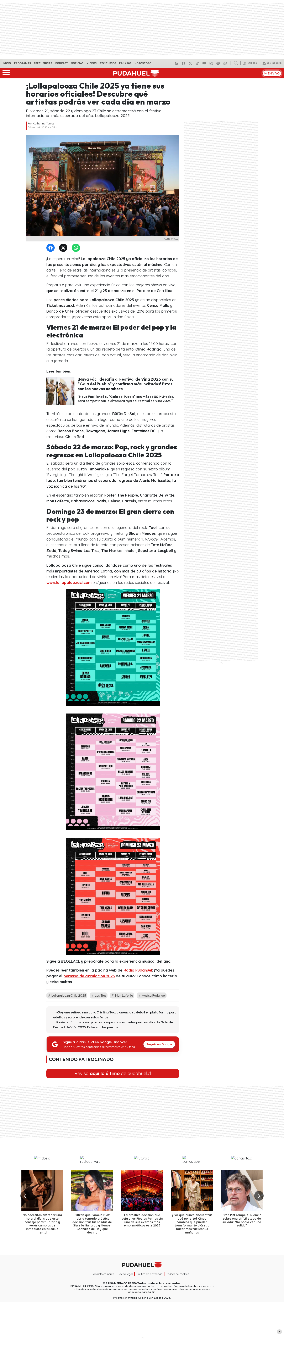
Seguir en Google (159, 1044)
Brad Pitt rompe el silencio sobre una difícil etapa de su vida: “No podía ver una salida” (241, 1220)
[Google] (177, 63)
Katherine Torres (43, 123)
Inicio (6, 63)
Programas (22, 63)
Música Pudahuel (153, 995)
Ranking (125, 63)
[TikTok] (198, 63)
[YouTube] (205, 63)
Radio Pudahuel (137, 970)
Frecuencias (43, 63)
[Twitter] (64, 248)
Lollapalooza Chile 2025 (68, 995)
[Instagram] (212, 63)
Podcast (61, 63)
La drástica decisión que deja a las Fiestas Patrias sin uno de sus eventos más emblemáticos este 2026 (142, 1220)
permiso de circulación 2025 (89, 976)
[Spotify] (218, 63)
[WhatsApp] (77, 248)
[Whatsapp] (225, 63)
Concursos (108, 63)
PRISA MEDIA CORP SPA (121, 1283)
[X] (191, 63)
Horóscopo (143, 63)
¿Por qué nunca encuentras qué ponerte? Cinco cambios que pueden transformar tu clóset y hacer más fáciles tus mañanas (192, 1223)
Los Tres (100, 995)
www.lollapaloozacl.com (68, 582)
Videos (91, 63)
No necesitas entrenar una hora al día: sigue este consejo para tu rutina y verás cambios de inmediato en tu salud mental (42, 1223)
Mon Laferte (123, 995)
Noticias (77, 63)
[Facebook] (184, 63)
